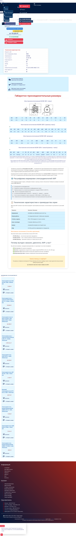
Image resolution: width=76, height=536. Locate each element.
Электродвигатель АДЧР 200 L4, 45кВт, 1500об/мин (7, 356)
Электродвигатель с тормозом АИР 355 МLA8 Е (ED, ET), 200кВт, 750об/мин (8, 338)
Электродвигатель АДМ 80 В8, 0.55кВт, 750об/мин (8, 427)
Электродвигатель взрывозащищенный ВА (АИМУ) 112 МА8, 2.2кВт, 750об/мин (8, 445)
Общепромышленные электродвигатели (25, 20)
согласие (52, 519)
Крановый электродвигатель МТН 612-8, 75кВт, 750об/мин (8, 391)
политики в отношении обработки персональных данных (34, 519)
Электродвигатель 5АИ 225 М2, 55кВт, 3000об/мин (7, 282)
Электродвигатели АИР (42, 20)
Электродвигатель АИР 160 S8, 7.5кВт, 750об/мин (8, 373)
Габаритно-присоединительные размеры (38, 95)
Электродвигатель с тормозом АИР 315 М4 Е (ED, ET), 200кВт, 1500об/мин (8, 300)
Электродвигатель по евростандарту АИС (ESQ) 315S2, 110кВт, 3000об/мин (7, 319)
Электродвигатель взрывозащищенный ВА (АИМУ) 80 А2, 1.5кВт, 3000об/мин (7, 409)
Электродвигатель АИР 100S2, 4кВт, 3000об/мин (61, 20)
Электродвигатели (9, 20)
